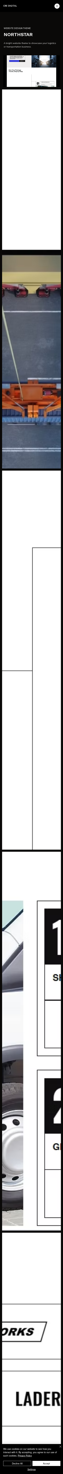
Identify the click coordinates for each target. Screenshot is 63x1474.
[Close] (58, 1448)
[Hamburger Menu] (57, 6)
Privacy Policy (25, 1455)
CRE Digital (10, 5)
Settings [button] (31, 1469)
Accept (46, 1463)
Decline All (17, 1463)
